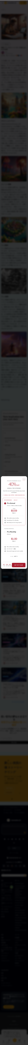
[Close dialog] (24, 479)
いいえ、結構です (14, 556)
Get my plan (18, 565)
